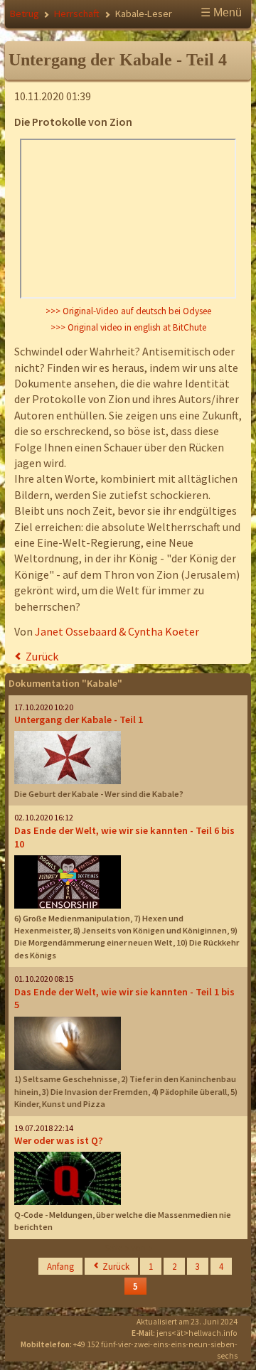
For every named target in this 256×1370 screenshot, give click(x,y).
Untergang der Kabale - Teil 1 (78, 719)
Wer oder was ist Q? (58, 1140)
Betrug (24, 13)
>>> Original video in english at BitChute (128, 327)
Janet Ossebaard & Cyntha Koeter (117, 631)
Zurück (42, 656)
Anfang (60, 1266)
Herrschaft (77, 13)
